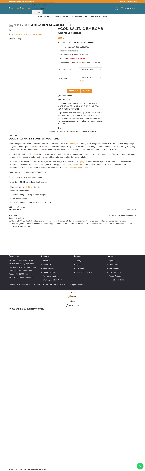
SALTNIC (84, 106)
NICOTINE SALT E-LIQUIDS (69, 106)
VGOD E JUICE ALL (71, 109)
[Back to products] (70, 25)
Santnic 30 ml (94, 106)
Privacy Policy (48, 268)
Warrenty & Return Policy (52, 280)
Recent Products (115, 276)
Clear (82, 81)
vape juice (71, 121)
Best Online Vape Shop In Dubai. (76, 167)
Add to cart (73, 91)
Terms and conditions (51, 276)
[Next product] (73, 25)
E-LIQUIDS (84, 103)
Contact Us (47, 264)
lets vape (65, 115)
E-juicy (81, 162)
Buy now (86, 91)
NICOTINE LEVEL (66, 69)
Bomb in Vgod (72, 144)
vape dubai (62, 121)
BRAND (76, 103)
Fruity (91, 103)
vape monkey (81, 121)
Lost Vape (80, 268)
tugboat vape (63, 118)
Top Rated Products (116, 280)
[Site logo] (14, 8)
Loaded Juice (114, 264)
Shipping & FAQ (49, 272)
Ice (95, 103)
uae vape (72, 118)
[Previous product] (68, 25)
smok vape (95, 115)
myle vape (86, 115)
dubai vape (81, 113)
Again (78, 264)
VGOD (60, 109)
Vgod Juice (113, 261)
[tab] (53, 132)
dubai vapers (91, 113)
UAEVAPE (80, 118)
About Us (46, 261)
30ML (70, 103)
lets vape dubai (76, 115)
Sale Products (114, 268)
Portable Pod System (84, 272)
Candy (78, 261)
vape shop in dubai (94, 121)
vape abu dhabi (96, 118)
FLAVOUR (63, 78)
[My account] (116, 8)
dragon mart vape (69, 113)
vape (87, 118)
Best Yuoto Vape (115, 272)
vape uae (61, 124)
